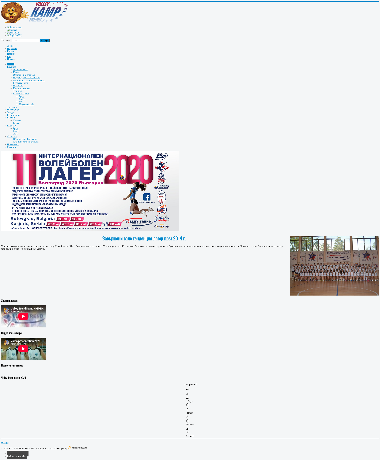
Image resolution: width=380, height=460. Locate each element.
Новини (11, 54)
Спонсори (12, 136)
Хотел (22, 99)
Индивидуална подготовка (26, 77)
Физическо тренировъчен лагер (29, 80)
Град (21, 96)
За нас (10, 46)
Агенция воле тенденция (25, 141)
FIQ (9, 56)
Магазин (11, 147)
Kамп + (17, 72)
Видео (16, 123)
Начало (10, 64)
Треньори (12, 107)
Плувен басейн (26, 104)
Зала (15, 133)
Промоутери (13, 109)
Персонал (12, 48)
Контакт (11, 51)
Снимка (17, 120)
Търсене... (6, 40)
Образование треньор (24, 75)
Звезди (10, 112)
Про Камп (18, 85)
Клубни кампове (21, 88)
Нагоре (4, 442)
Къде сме (11, 125)
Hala (21, 101)
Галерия (11, 117)
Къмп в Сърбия (21, 93)
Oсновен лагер (20, 69)
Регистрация (13, 115)
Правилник (13, 144)
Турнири (17, 91)
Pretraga (44, 40)
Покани (11, 59)
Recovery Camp (20, 83)
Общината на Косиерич (25, 139)
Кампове (11, 67)
